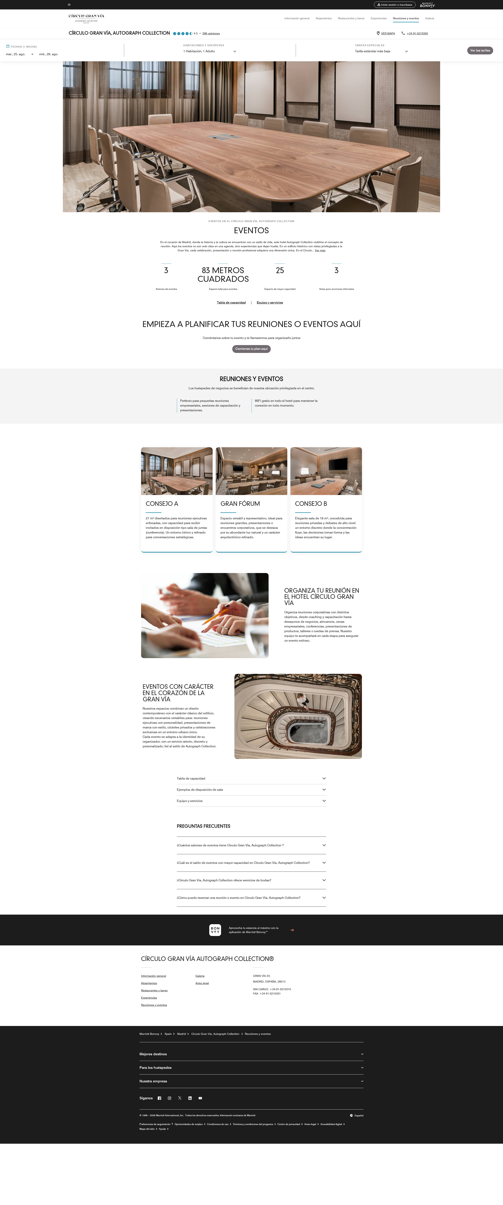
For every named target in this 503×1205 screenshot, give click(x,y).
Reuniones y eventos (406, 18)
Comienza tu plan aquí (251, 349)
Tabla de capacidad (231, 302)
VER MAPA (388, 33)
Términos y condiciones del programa (253, 1124)
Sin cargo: (272, 989)
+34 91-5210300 (417, 33)
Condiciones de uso (218, 1124)
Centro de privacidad (288, 1124)
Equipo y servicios (270, 302)
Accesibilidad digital (331, 1124)
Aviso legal (202, 983)
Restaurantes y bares (351, 18)
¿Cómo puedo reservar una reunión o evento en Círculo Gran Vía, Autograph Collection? (238, 898)
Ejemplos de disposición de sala (200, 790)
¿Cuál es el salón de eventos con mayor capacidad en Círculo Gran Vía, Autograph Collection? (243, 863)
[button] (395, 5)
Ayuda (162, 1129)
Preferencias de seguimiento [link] (155, 1124)
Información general (297, 18)
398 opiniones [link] (211, 33)
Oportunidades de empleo (189, 1124)
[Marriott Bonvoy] (425, 4)
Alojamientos (324, 18)
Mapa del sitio (147, 1129)
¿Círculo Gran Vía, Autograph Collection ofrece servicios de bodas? (224, 880)
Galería (429, 18)
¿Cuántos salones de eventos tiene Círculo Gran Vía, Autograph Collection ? (230, 845)
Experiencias (379, 18)
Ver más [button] (320, 250)
